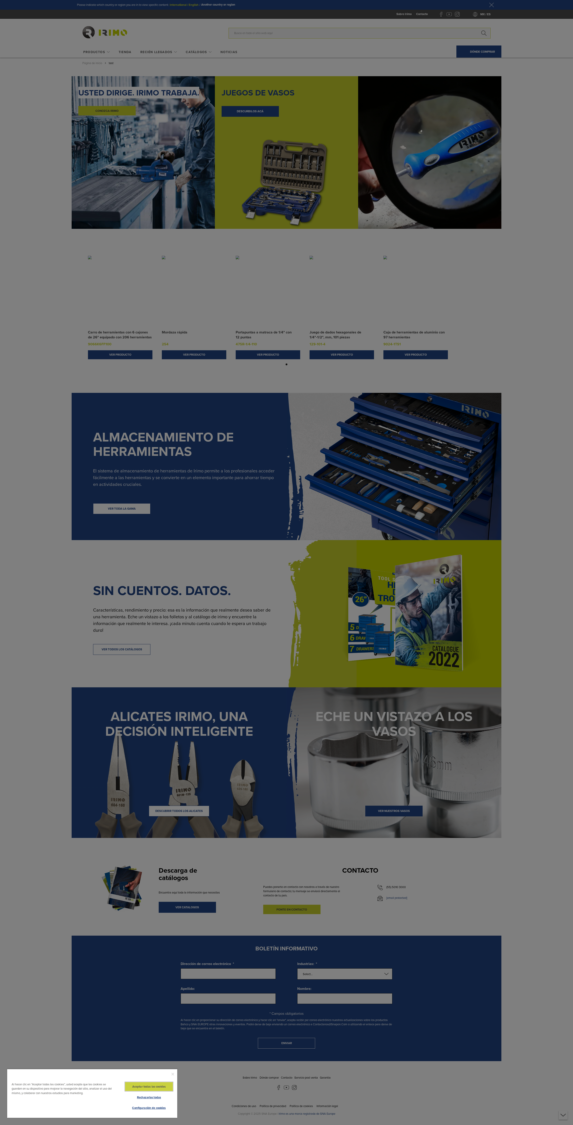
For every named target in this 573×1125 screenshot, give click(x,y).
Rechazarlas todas (149, 1097)
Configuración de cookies (149, 1108)
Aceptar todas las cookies (149, 1086)
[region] (92, 1093)
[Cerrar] (172, 1074)
